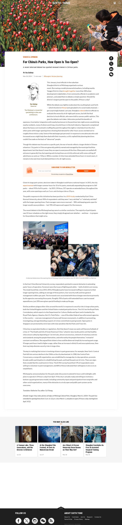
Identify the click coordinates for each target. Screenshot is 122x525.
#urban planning (57, 76)
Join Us (83, 517)
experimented (28, 185)
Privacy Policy (78, 519)
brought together (69, 91)
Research (89, 517)
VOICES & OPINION (30, 57)
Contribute (75, 517)
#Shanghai (47, 76)
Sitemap (87, 519)
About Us (67, 517)
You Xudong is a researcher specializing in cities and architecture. (33, 112)
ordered (82, 111)
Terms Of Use (68, 519)
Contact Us (98, 517)
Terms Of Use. (69, 174)
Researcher (33, 106)
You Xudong (29, 72)
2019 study (71, 196)
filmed (64, 108)
